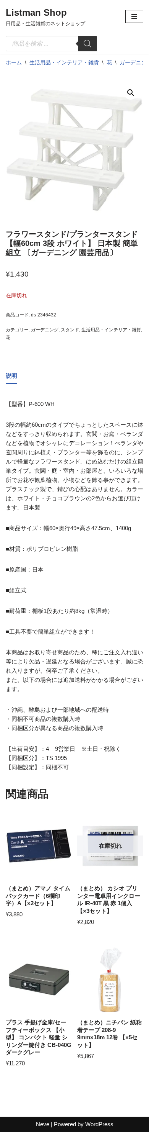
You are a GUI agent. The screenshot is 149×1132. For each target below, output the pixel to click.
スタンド (70, 330)
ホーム (14, 62)
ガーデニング (44, 330)
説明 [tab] (11, 375)
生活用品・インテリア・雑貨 (64, 62)
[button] (131, 93)
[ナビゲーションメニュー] (134, 16)
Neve (42, 1124)
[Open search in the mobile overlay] (51, 43)
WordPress (99, 1124)
